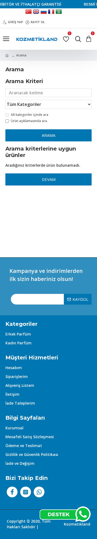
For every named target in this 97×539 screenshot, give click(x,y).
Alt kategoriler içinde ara (29, 114)
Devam (49, 179)
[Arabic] (59, 12)
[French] (51, 12)
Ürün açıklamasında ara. (29, 121)
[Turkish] (28, 12)
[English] (36, 12)
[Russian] (43, 12)
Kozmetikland (77, 524)
